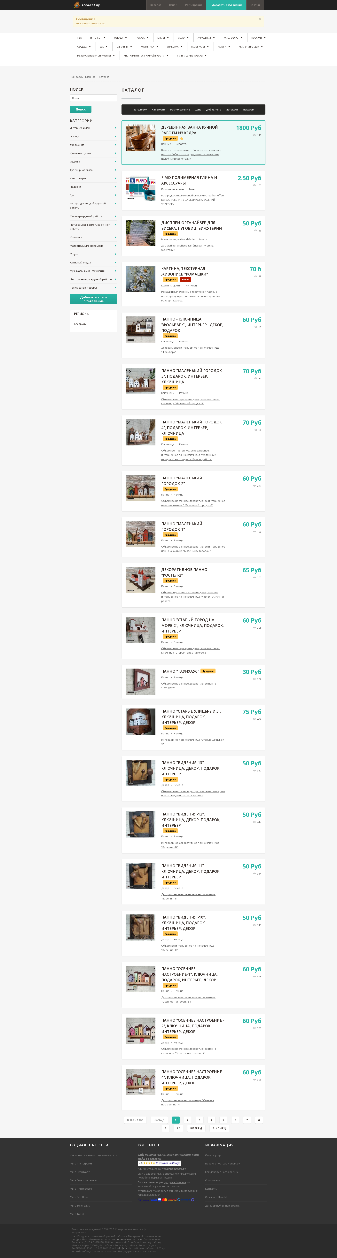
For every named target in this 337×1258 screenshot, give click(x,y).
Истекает (232, 109)
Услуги (74, 254)
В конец (219, 1128)
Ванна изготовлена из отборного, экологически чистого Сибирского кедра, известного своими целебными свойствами (191, 154)
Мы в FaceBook (79, 1197)
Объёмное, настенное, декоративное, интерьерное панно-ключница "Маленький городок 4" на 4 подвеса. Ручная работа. (188, 455)
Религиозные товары (83, 287)
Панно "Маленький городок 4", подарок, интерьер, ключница (191, 428)
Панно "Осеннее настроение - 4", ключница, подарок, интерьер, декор (192, 1077)
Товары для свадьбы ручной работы (88, 205)
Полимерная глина (172, 189)
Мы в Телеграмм (80, 1205)
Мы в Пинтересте (81, 1188)
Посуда (74, 136)
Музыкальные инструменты (87, 271)
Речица (184, 341)
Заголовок (140, 109)
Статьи (255, 5)
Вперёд (196, 1128)
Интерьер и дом (80, 128)
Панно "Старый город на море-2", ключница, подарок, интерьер (192, 625)
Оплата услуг (213, 1155)
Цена (198, 109)
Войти (173, 5)
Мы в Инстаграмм (81, 1163)
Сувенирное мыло (81, 170)
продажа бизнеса (175, 1182)
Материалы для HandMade (178, 239)
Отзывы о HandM (216, 1197)
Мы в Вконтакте (80, 1172)
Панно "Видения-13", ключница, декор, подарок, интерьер (190, 768)
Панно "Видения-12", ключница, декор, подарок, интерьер (190, 820)
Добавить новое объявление (93, 299)
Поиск (81, 109)
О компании (212, 1180)
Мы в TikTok (77, 1214)
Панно (165, 494)
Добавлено (214, 109)
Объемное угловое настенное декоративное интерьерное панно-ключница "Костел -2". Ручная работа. (192, 597)
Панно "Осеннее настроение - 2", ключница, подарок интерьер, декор (192, 1026)
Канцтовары (78, 178)
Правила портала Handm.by (222, 1163)
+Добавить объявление (226, 5)
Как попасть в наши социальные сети (93, 1155)
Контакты (211, 1188)
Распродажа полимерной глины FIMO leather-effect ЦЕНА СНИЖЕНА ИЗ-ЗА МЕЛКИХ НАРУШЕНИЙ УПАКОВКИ (192, 200)
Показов (248, 109)
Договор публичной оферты (222, 1205)
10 (178, 1128)
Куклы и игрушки (80, 153)
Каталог (155, 5)
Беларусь (181, 144)
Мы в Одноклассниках (84, 1180)
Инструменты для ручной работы (91, 279)
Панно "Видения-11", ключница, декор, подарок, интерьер (190, 871)
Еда (72, 195)
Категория (159, 109)
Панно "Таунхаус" (180, 671)
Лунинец (191, 285)
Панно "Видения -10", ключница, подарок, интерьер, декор (183, 923)
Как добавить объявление (222, 1172)
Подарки (75, 186)
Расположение (180, 109)
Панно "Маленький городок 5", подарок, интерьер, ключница (191, 376)
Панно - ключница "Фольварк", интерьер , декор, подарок (192, 325)
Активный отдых (80, 262)
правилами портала (129, 1239)
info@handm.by (126, 1248)
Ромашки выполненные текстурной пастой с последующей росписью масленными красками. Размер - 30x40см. (191, 296)
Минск (193, 189)
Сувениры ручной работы (86, 216)
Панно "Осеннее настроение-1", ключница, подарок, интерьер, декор (189, 974)
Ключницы (168, 341)
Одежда (75, 161)
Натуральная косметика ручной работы (90, 227)
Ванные (166, 144)
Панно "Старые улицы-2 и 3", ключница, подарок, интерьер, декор (191, 717)
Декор (165, 785)
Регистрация (193, 5)
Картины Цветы (171, 285)
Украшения (77, 145)
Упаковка (76, 237)
